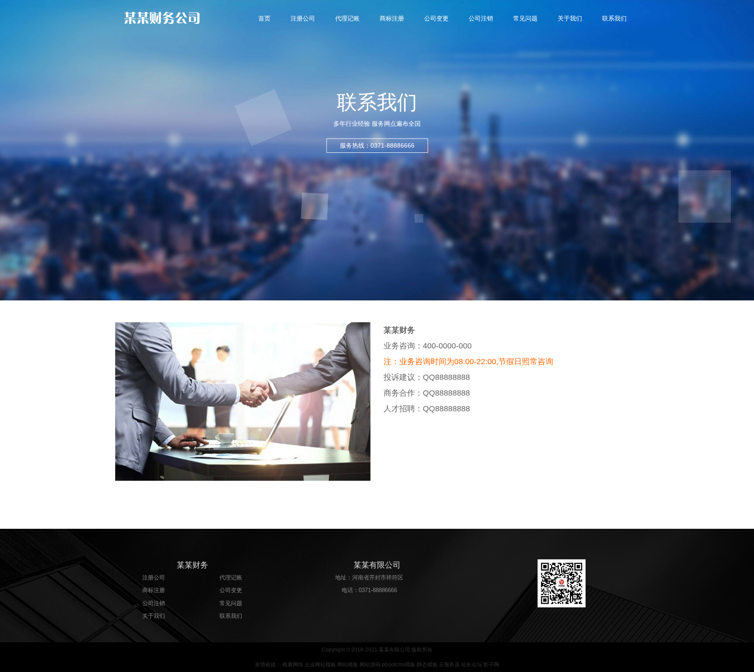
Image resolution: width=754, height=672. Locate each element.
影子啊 (491, 665)
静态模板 (427, 665)
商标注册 (392, 18)
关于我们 (570, 18)
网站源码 (370, 665)
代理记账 (347, 18)
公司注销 (481, 18)
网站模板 (347, 665)
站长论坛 (471, 665)
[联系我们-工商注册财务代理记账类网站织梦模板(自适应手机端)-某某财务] (180, 17)
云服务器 (449, 665)
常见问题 (525, 18)
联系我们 (614, 18)
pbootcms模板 (398, 665)
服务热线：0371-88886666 (377, 145)
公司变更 (436, 18)
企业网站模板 (320, 665)
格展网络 (292, 665)
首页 (264, 18)
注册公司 (303, 18)
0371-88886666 (378, 590)
